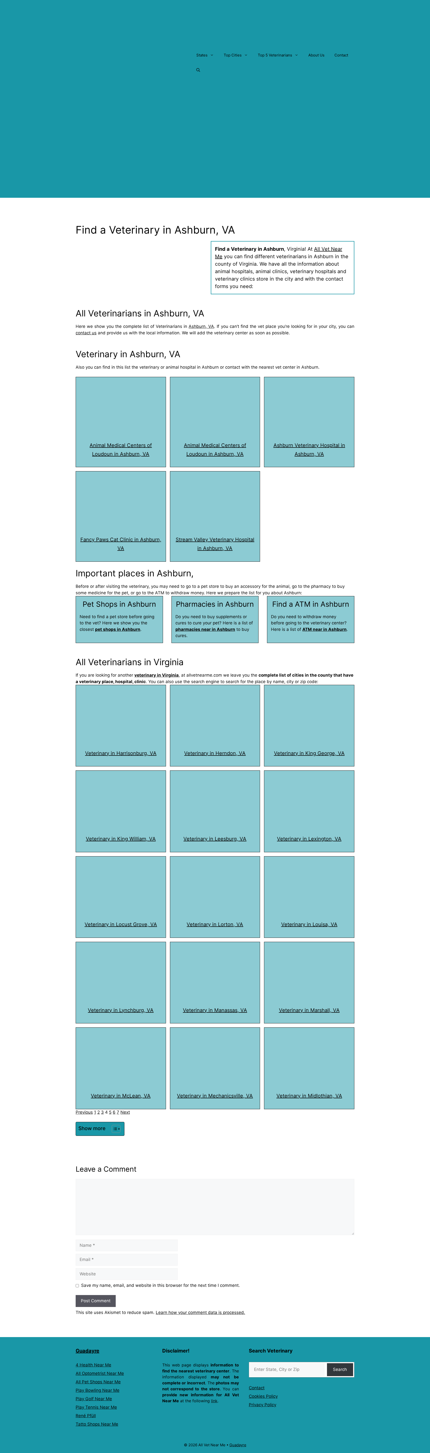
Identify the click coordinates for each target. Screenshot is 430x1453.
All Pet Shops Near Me (98, 1381)
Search (340, 1369)
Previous (84, 1112)
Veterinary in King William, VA (121, 839)
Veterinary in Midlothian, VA (309, 1096)
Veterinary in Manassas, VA (215, 1010)
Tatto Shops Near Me (97, 1424)
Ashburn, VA (201, 326)
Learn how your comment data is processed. (200, 1312)
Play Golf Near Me (94, 1398)
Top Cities (233, 55)
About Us (316, 55)
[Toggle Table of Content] (113, 1129)
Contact (341, 55)
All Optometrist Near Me (100, 1373)
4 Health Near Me (93, 1364)
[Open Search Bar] (198, 70)
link (214, 1400)
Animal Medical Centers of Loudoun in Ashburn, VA (121, 449)
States (202, 55)
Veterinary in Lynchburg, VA (121, 1010)
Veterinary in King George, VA (309, 753)
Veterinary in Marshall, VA (309, 1010)
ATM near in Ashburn (324, 629)
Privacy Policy (262, 1404)
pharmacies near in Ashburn (205, 629)
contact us (86, 332)
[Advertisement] (215, 163)
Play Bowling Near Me (97, 1390)
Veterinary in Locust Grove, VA (121, 924)
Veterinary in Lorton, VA (215, 924)
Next (125, 1112)
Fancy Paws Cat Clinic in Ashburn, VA (120, 544)
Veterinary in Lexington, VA (309, 839)
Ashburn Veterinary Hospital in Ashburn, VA (309, 449)
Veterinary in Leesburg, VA (214, 839)
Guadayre (87, 1351)
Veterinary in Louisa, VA (309, 924)
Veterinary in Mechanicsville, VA (215, 1096)
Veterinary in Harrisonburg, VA (121, 753)
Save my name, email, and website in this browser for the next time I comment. (160, 1285)
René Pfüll (86, 1415)
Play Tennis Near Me (96, 1407)
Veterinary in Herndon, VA (215, 753)
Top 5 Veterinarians (275, 55)
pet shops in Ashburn (117, 629)
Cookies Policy (263, 1396)
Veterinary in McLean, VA (121, 1096)
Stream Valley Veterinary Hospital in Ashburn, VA (215, 544)
